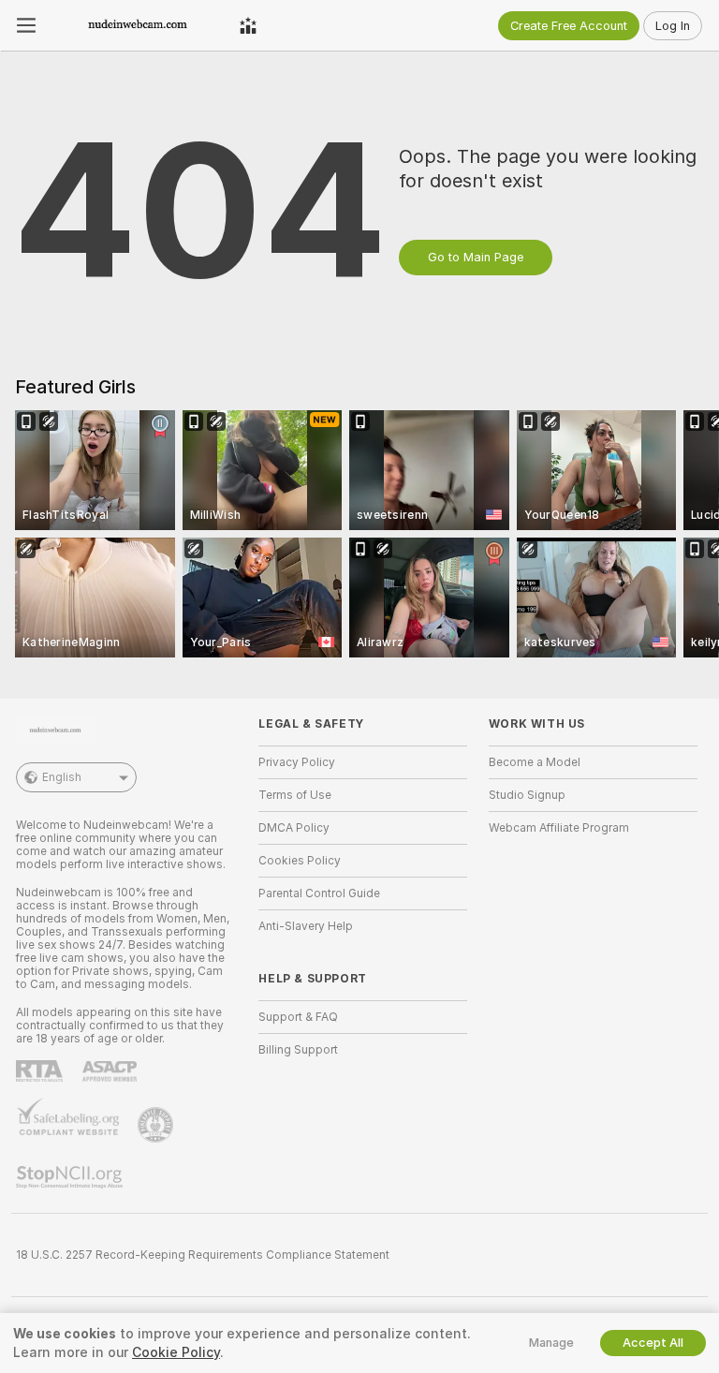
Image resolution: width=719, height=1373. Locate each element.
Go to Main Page (475, 257)
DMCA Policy (294, 827)
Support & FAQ (298, 1017)
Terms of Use (294, 795)
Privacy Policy (296, 762)
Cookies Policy (299, 860)
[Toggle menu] (26, 25)
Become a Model (534, 762)
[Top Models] (248, 25)
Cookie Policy (176, 1352)
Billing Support (298, 1049)
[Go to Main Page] (137, 25)
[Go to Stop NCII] (71, 1177)
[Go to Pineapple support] (157, 1125)
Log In (672, 26)
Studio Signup (527, 795)
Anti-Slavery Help (305, 926)
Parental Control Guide (319, 893)
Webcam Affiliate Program (559, 827)
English (61, 777)
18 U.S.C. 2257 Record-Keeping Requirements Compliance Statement (202, 1255)
